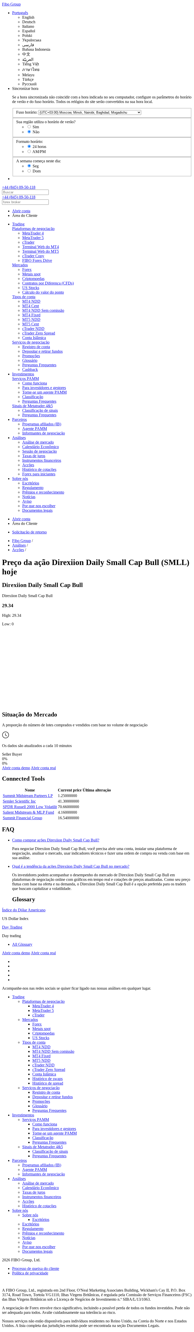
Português (20, 13)
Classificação (32, 397)
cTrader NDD (33, 328)
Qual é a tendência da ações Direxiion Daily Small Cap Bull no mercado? (70, 866)
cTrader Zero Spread (38, 333)
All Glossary (22, 944)
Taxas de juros (33, 456)
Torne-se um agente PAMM (44, 392)
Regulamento (32, 487)
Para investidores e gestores (44, 388)
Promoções (31, 356)
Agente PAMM (34, 428)
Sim (36, 127)
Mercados (20, 265)
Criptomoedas (33, 278)
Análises (19, 438)
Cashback (30, 369)
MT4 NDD (31, 301)
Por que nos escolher (38, 506)
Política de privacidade (30, 1273)
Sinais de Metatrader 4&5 (32, 406)
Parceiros (19, 419)
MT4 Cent (30, 306)
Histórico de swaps (47, 1079)
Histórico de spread (47, 1083)
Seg (36, 166)
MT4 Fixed (31, 315)
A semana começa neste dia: (38, 161)
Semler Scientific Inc (19, 801)
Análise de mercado (38, 442)
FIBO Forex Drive (37, 260)
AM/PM (39, 151)
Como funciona (34, 383)
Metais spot (31, 274)
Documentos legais (37, 510)
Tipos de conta (23, 297)
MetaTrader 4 (33, 233)
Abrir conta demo (16, 768)
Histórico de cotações (39, 469)
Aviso (27, 501)
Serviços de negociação (31, 342)
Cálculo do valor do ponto (43, 292)
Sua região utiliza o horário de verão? (46, 122)
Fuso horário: (26, 112)
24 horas (39, 146)
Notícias (28, 497)
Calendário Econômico (40, 447)
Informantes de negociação (43, 433)
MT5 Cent (30, 324)
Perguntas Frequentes (39, 365)
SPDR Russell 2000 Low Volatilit (30, 807)
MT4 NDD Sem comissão (43, 310)
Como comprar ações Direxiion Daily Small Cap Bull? (55, 840)
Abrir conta (21, 211)
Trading (18, 224)
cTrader (28, 242)
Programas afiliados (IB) (41, 424)
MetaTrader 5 (33, 238)
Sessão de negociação (39, 451)
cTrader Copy (33, 256)
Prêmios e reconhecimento (43, 492)
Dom (37, 171)
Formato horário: (29, 141)
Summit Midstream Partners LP (28, 795)
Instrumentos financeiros (41, 460)
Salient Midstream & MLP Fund (28, 812)
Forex (27, 269)
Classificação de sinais (40, 410)
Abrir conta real (43, 768)
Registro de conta (36, 347)
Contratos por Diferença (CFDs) (48, 283)
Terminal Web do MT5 (40, 251)
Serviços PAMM (25, 378)
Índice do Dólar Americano (23, 910)
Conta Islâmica (34, 338)
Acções (28, 465)
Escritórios (30, 483)
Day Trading (12, 927)
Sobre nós (20, 478)
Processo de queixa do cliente (35, 1268)
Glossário (29, 360)
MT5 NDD (31, 319)
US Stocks (30, 288)
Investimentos (23, 374)
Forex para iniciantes (38, 474)
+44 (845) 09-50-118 (18, 187)
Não (36, 132)
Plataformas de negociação (33, 228)
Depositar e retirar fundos (42, 351)
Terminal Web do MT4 (40, 247)
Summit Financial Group (22, 818)
